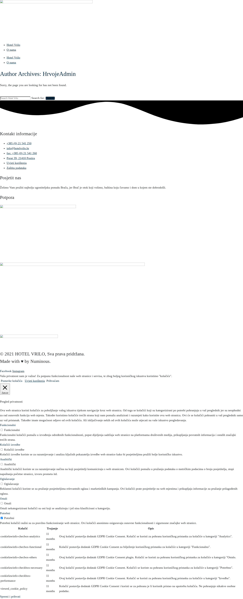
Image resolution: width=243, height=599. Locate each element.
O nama (11, 49)
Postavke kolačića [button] (11, 380)
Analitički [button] (6, 459)
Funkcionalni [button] (8, 425)
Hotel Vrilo (13, 45)
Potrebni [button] (5, 513)
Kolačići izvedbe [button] (10, 444)
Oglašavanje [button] (7, 479)
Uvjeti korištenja (35, 380)
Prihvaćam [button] (52, 380)
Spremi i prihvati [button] (10, 596)
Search (50, 98)
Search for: (38, 98)
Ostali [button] (3, 498)
